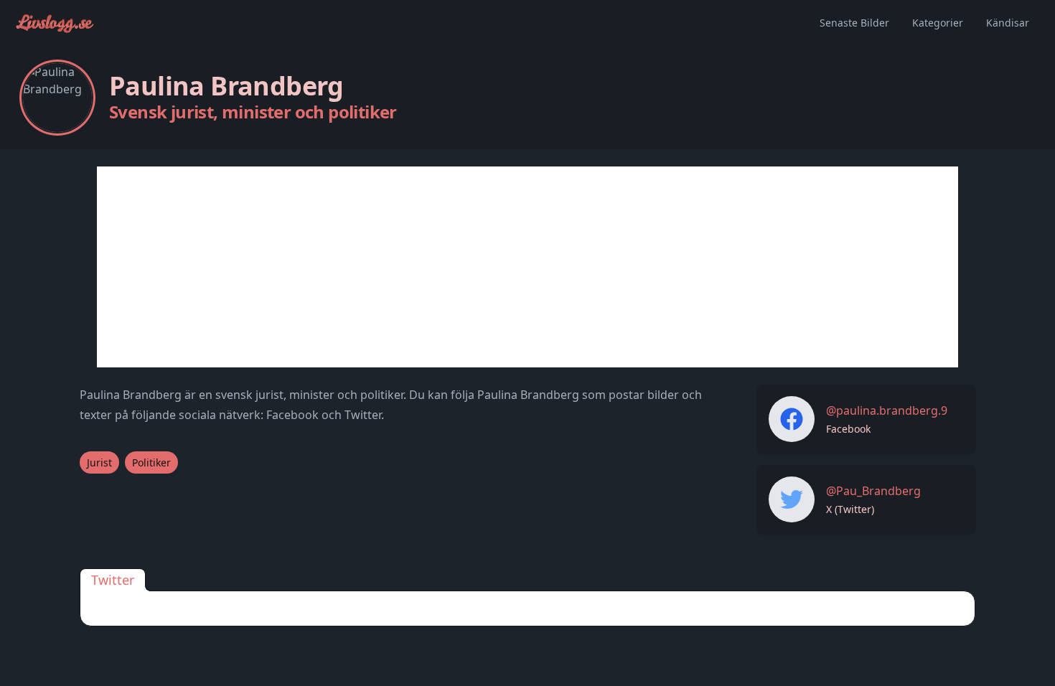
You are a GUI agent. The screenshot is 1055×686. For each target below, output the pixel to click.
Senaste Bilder (854, 22)
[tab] (113, 579)
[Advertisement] (527, 266)
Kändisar (1007, 22)
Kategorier (937, 22)
